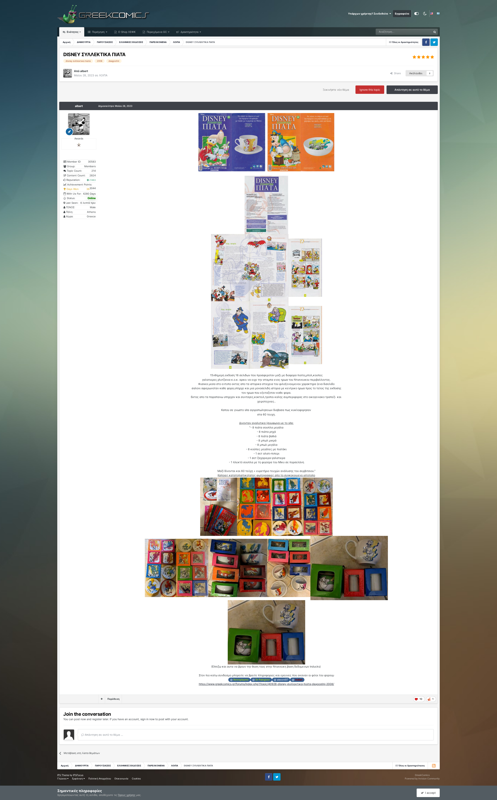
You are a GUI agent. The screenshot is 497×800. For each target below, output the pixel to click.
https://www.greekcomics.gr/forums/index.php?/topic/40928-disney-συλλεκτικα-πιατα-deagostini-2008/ (266, 684)
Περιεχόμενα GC (156, 31)
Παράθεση (113, 698)
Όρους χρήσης (126, 795)
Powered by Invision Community (422, 778)
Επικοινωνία (121, 778)
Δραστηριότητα (189, 31)
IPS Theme (63, 775)
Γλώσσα (62, 778)
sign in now (147, 719)
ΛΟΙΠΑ (103, 75)
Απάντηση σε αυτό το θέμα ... (103, 734)
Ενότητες (72, 31)
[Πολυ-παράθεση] (101, 699)
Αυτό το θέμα (419, 31)
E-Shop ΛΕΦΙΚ (127, 31)
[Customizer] (416, 13)
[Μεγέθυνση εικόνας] (215, 142)
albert (79, 106)
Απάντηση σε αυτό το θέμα (412, 89)
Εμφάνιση (77, 778)
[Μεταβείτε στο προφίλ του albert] (67, 73)
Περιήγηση (98, 31)
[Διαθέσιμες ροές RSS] (434, 765)
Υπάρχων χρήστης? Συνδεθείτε (368, 13)
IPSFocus (78, 775)
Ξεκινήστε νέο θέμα (336, 89)
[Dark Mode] (425, 13)
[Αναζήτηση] (435, 32)
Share (396, 73)
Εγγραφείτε (402, 13)
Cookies (136, 778)
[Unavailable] (266, 204)
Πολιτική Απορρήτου (99, 778)
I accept (430, 792)
